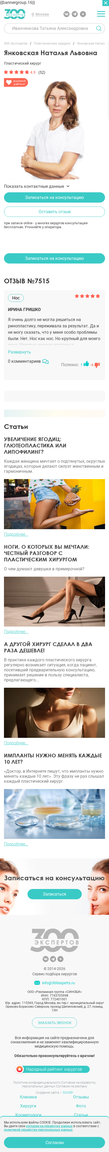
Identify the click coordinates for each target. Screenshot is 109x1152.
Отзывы (81, 1097)
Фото (81, 1105)
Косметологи (28, 1114)
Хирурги (28, 1105)
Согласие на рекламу (71, 1086)
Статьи (81, 1114)
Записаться (54, 894)
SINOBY (68, 1092)
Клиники (28, 1097)
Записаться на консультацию (54, 197)
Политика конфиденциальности (37, 1082)
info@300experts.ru (58, 983)
